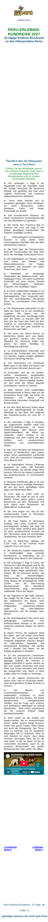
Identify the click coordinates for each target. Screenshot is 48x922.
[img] (24, 11)
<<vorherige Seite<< (10, 848)
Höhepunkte (24, 20)
